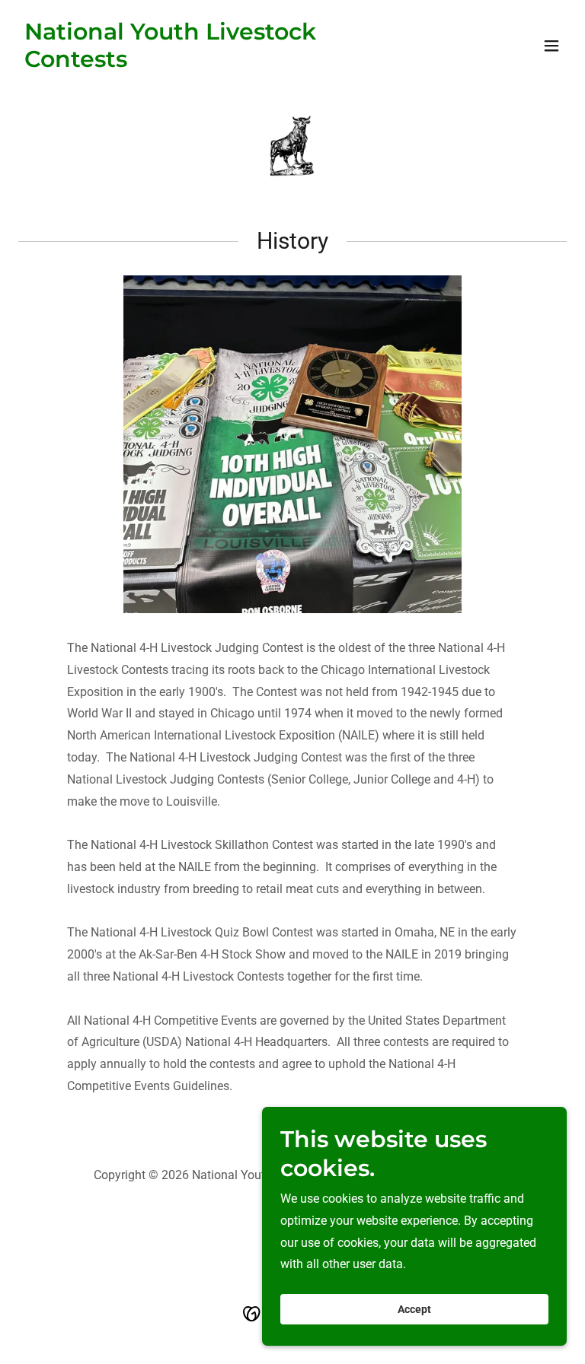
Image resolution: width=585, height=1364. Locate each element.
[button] (551, 45)
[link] (210, 63)
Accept (414, 1309)
